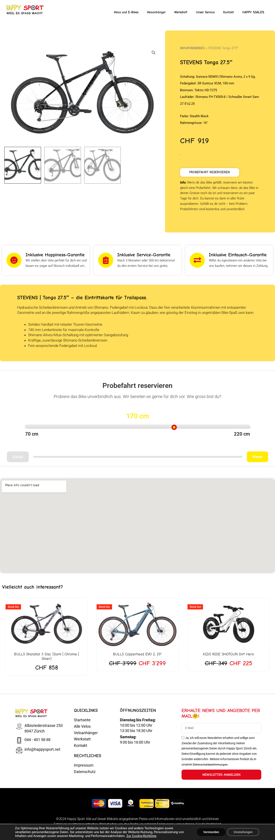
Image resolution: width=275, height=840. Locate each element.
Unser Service (205, 12)
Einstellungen (243, 832)
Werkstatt (180, 12)
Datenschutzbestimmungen (210, 760)
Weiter (257, 457)
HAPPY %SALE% (253, 12)
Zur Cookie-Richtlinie (141, 836)
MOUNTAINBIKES (192, 48)
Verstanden (211, 832)
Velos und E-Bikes (126, 12)
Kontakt (228, 12)
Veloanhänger (156, 12)
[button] (153, 52)
